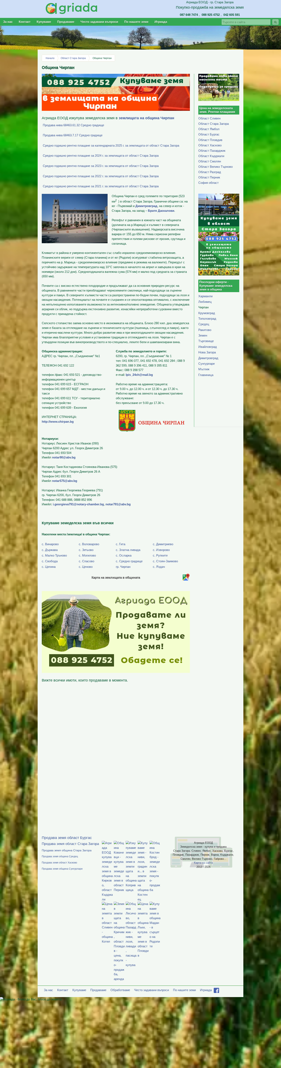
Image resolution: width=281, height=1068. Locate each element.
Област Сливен (209, 118)
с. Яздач (159, 566)
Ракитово (204, 330)
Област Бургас (208, 134)
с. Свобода (50, 561)
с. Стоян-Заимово (165, 561)
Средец (203, 324)
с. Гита (120, 544)
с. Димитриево (163, 544)
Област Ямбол (208, 129)
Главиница (205, 375)
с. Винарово (50, 544)
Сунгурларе (206, 363)
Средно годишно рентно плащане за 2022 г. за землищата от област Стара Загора (101, 176)
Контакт (24, 21)
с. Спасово (86, 561)
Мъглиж (203, 369)
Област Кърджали (211, 156)
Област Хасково (210, 145)
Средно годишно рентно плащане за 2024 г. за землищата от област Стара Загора (101, 155)
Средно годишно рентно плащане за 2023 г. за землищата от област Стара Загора (101, 166)
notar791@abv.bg (118, 504)
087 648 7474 (189, 14)
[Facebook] (216, 992)
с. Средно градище (129, 561)
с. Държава (50, 550)
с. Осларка (123, 555)
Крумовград (206, 313)
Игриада (160, 21)
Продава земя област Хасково (59, 863)
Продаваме (65, 21)
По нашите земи (136, 21)
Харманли (205, 296)
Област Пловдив (210, 140)
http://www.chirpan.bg (58, 421)
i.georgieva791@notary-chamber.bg (78, 504)
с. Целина (49, 566)
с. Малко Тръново (54, 555)
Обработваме (120, 990)
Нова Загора (207, 352)
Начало (50, 58)
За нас (8, 21)
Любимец (205, 301)
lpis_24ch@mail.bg (139, 374)
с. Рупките (160, 555)
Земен (202, 335)
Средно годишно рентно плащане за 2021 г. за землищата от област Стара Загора (101, 186)
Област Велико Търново (215, 166)
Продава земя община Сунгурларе (62, 869)
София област (208, 182)
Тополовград (207, 318)
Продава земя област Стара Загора (70, 844)
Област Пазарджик (211, 150)
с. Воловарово (89, 544)
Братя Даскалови (161, 210)
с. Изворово (161, 550)
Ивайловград (207, 346)
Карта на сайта (203, 862)
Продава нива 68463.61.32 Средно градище (73, 125)
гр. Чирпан (123, 566)
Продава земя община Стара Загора (67, 850)
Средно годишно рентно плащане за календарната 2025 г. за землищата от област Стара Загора (111, 145)
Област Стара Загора (73, 58)
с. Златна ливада (128, 550)
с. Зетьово (86, 550)
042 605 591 (231, 14)
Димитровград (146, 206)
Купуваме (44, 21)
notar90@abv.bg (63, 457)
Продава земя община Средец (60, 856)
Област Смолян (209, 161)
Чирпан (203, 307)
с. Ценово (86, 566)
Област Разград (209, 172)
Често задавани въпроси (99, 21)
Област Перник (209, 177)
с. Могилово (87, 555)
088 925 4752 (211, 14)
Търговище (206, 341)
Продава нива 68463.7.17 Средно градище (72, 135)
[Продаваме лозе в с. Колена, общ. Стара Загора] (218, 87)
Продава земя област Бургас (67, 838)
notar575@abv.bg (64, 481)
